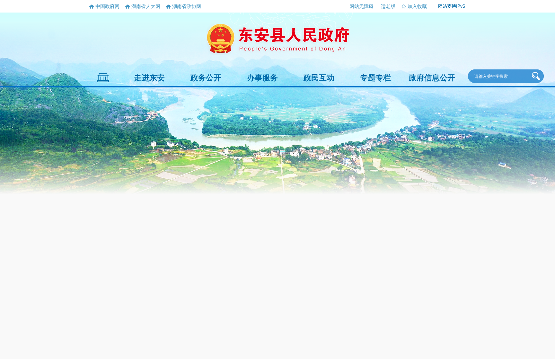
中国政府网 (107, 6)
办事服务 (262, 78)
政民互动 (319, 78)
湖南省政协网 (186, 6)
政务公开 (205, 78)
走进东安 (149, 78)
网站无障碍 (361, 6)
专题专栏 (375, 78)
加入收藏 (417, 6)
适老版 (388, 6)
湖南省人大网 (145, 6)
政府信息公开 (432, 78)
